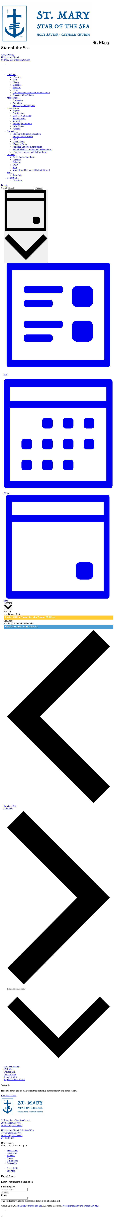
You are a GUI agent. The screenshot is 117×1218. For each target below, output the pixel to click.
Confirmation (19, 113)
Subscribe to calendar (16, 989)
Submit (5, 1192)
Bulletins (17, 87)
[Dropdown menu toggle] (17, 75)
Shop (9, 172)
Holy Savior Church (10, 57)
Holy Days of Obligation (24, 105)
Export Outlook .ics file (14, 1079)
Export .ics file (10, 1077)
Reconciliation (19, 118)
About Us (11, 74)
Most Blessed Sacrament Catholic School (31, 92)
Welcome (17, 77)
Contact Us (12, 178)
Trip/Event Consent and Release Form (30, 152)
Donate (4, 185)
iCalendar (8, 1069)
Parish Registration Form (24, 157)
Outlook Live (10, 1074)
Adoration (17, 103)
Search (4, 188)
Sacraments (12, 108)
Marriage (17, 121)
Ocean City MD (91, 1206)
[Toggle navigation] (2, 70)
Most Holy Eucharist (22, 116)
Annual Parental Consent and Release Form (32, 149)
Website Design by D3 (72, 1206)
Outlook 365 (9, 1072)
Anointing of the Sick (22, 123)
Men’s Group (19, 141)
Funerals (16, 128)
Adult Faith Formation (23, 136)
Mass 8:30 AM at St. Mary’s (21, 626)
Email (8, 1186)
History (16, 82)
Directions (17, 180)
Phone (4, 1195)
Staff (15, 79)
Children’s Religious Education (27, 134)
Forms (15, 90)
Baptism (16, 110)
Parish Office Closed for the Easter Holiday (30, 617)
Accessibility (12, 1168)
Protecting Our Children (23, 95)
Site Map (11, 1171)
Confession (18, 100)
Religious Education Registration (27, 147)
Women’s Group (20, 144)
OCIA (15, 139)
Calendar (17, 159)
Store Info (17, 175)
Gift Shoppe (12, 1160)
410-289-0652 (7, 54)
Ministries (17, 85)
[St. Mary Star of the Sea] (46, 42)
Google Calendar (11, 1066)
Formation (11, 131)
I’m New (11, 154)
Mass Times (12, 98)
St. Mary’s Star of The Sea (30, 1206)
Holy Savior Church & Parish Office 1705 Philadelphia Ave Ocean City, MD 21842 (17, 1133)
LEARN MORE (8, 1095)
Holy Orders (18, 126)
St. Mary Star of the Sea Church (15, 60)
